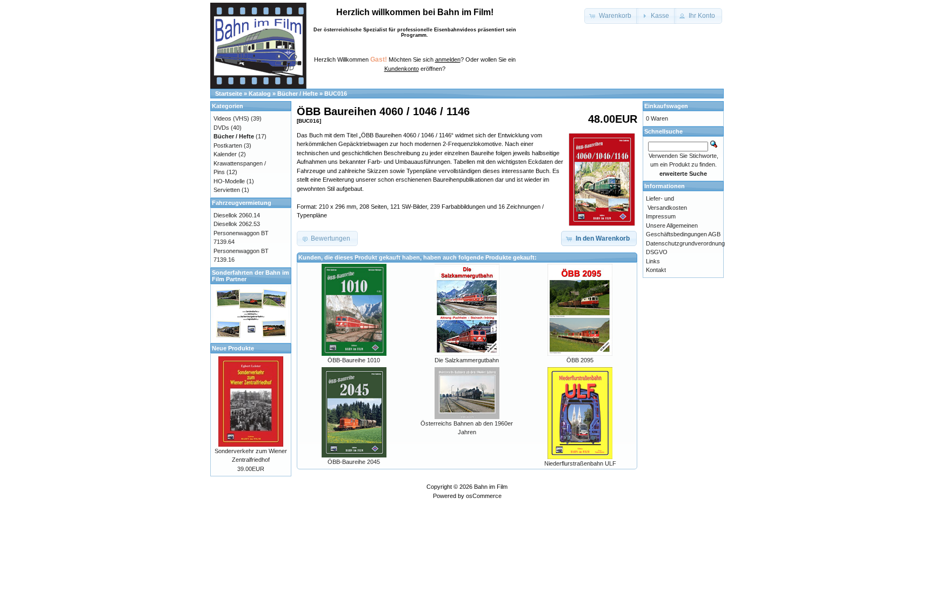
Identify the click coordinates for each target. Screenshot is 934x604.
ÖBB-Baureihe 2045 (354, 462)
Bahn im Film (491, 486)
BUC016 (335, 93)
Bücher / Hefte (297, 93)
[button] (611, 16)
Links (653, 261)
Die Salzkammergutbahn (467, 360)
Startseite (228, 93)
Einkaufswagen (666, 106)
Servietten (227, 190)
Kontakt (656, 270)
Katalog (260, 93)
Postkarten (228, 145)
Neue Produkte (233, 348)
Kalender (225, 154)
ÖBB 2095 (579, 360)
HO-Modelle (229, 181)
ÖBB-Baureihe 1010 (354, 360)
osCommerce (484, 496)
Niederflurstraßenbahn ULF (580, 463)
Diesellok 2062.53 (237, 224)
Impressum (661, 216)
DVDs (221, 127)
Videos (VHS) (231, 118)
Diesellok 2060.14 (237, 215)
